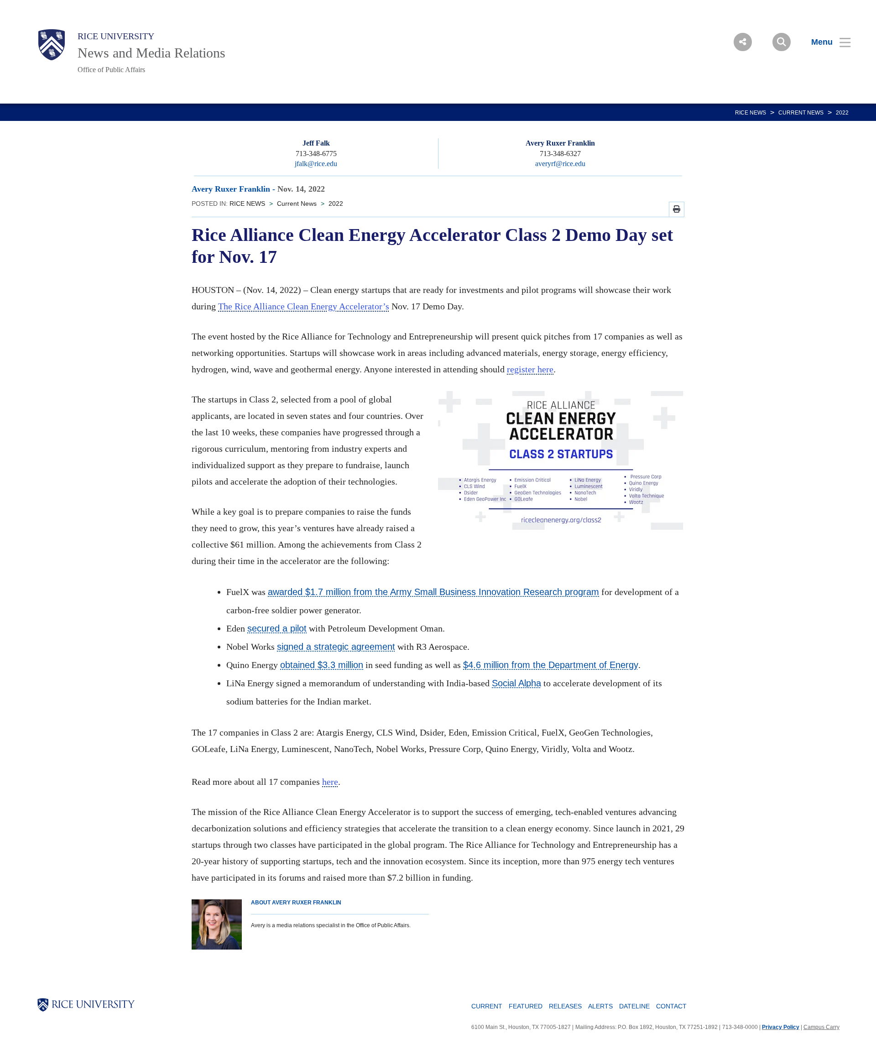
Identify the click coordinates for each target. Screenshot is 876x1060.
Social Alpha (516, 683)
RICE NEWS (750, 113)
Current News (801, 113)
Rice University (116, 36)
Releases (565, 1006)
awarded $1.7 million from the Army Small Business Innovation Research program (433, 592)
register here (530, 369)
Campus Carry (821, 1027)
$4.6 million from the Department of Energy (550, 665)
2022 (842, 113)
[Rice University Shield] (51, 44)
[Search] (781, 42)
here (330, 782)
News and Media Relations (151, 52)
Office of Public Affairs (111, 69)
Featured (525, 1006)
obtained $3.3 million (321, 665)
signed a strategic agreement (336, 647)
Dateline (634, 1006)
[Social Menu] (743, 42)
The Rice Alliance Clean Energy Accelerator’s (303, 306)
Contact (671, 1006)
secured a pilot (277, 628)
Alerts (600, 1006)
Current (486, 1006)
